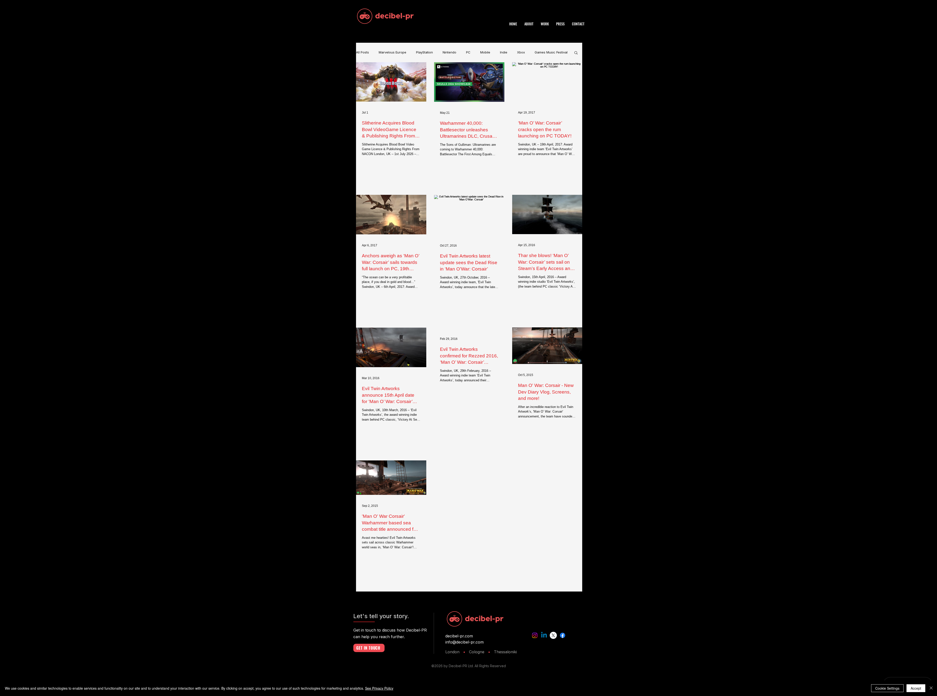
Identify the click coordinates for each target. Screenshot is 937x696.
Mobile (485, 52)
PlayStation (424, 52)
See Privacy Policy (379, 688)
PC (468, 52)
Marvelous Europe (392, 52)
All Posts (362, 52)
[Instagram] (534, 635)
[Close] (931, 688)
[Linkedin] (544, 635)
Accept (916, 688)
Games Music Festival (551, 52)
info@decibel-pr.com (464, 642)
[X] (553, 635)
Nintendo (449, 52)
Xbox (521, 52)
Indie (503, 52)
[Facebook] (562, 635)
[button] (576, 53)
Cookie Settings (887, 688)
